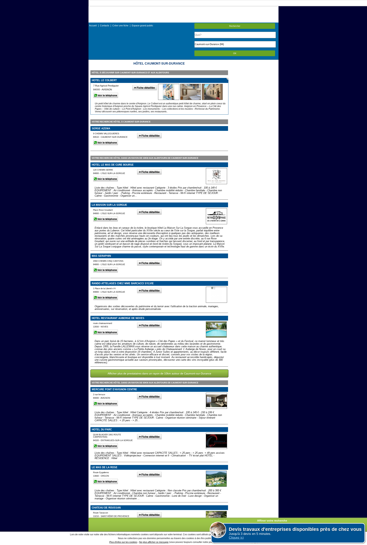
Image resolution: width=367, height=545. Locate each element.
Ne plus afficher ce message (154, 542)
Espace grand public (142, 25)
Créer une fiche (120, 25)
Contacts (104, 25)
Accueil (93, 25)
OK (234, 53)
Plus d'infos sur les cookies (123, 542)
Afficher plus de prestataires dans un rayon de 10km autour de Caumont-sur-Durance (159, 373)
